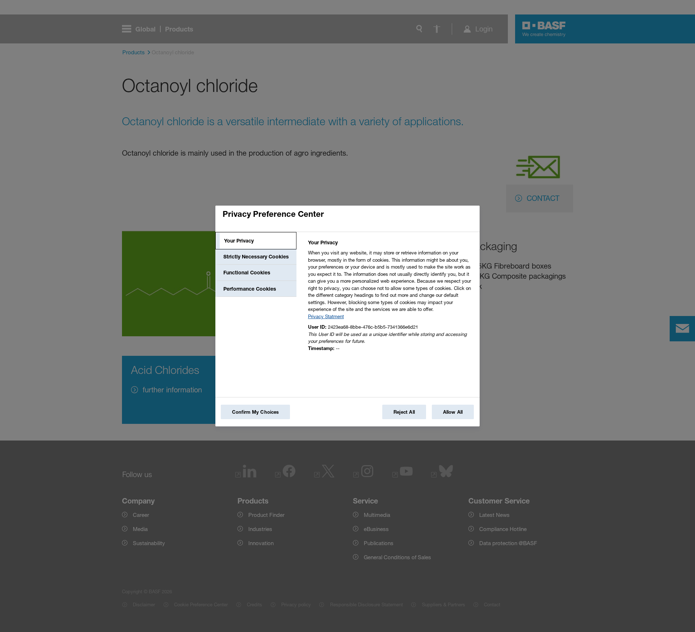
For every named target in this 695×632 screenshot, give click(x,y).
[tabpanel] (390, 297)
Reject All (404, 412)
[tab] (256, 241)
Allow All (453, 412)
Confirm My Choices (255, 412)
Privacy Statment (326, 316)
